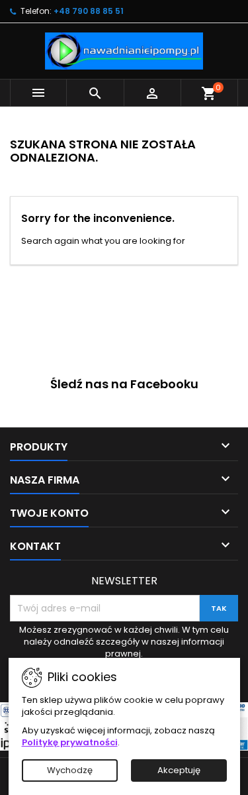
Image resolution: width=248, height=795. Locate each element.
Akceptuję (178, 770)
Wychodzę (70, 770)
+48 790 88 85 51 (89, 11)
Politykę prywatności (70, 742)
